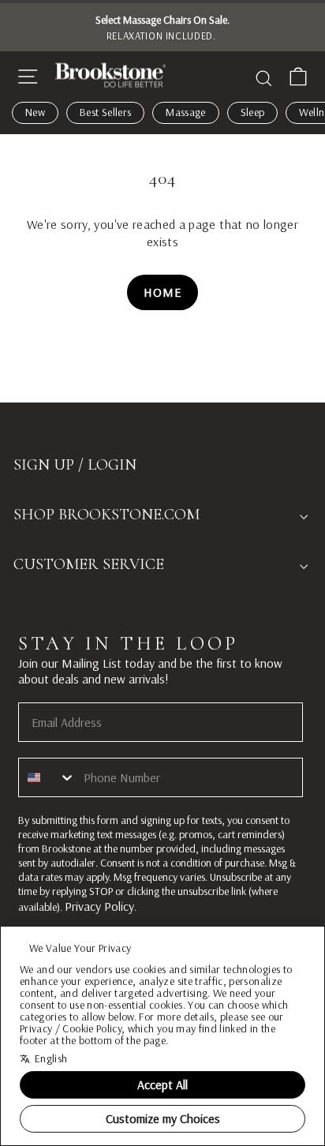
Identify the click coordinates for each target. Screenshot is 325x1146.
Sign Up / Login (74, 464)
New (35, 112)
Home (162, 292)
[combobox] (47, 777)
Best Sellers (105, 112)
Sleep (253, 112)
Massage (185, 112)
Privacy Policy (99, 906)
